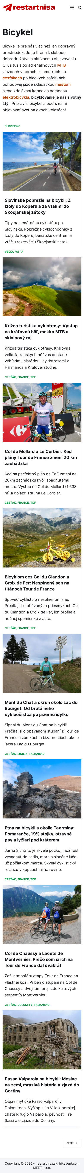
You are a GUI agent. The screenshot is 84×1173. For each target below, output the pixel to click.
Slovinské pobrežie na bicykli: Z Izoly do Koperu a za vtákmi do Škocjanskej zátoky (38, 206)
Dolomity (24, 1004)
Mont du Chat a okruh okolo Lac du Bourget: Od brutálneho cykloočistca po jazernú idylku (41, 708)
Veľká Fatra (14, 251)
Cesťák (10, 377)
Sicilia (22, 753)
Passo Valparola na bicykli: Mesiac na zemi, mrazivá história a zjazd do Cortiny (42, 1084)
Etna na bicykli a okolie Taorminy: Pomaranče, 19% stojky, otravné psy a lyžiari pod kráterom (40, 834)
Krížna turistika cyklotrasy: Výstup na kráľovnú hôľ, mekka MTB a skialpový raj (41, 331)
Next (70, 1143)
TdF (33, 377)
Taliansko (37, 753)
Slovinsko (12, 126)
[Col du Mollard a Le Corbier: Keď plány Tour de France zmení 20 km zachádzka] (42, 412)
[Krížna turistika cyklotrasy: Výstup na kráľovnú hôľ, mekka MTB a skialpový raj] (42, 286)
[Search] (79, 7)
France (23, 377)
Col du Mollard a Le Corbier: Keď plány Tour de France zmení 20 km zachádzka (41, 457)
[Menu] (72, 7)
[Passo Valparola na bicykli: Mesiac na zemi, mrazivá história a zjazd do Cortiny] (42, 1039)
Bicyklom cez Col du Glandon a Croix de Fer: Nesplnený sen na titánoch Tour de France (37, 583)
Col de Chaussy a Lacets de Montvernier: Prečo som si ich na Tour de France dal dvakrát (39, 959)
